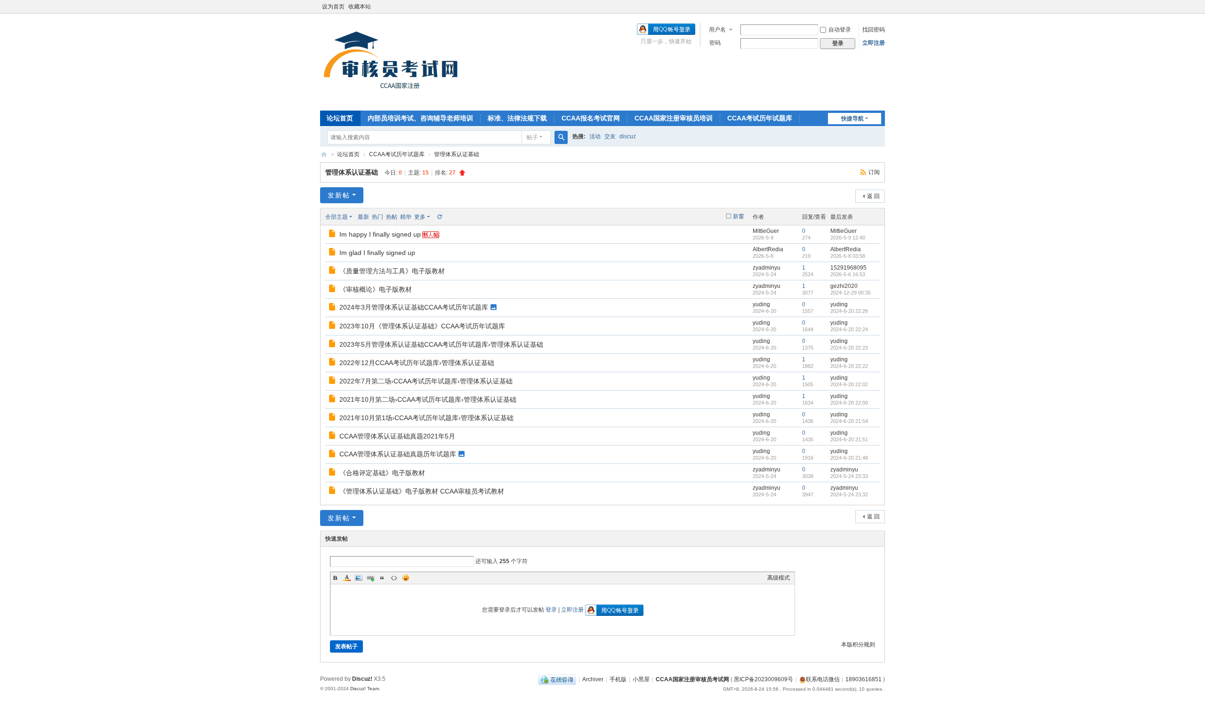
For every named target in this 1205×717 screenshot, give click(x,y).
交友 (610, 136)
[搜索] (561, 137)
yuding (761, 304)
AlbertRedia (768, 249)
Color (347, 577)
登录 (551, 609)
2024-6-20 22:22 (849, 366)
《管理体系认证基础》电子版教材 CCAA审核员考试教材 (421, 491)
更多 (420, 217)
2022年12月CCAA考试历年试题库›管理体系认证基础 (416, 362)
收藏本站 (359, 6)
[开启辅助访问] (882, 6)
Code (394, 577)
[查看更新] (439, 217)
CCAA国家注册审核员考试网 (324, 154)
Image (358, 577)
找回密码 (873, 29)
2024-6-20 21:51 (849, 439)
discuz (627, 136)
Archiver (592, 679)
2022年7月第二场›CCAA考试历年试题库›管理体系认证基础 (426, 381)
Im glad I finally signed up (377, 252)
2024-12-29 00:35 (850, 292)
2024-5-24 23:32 (849, 494)
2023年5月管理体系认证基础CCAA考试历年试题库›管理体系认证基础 (441, 344)
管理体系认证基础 (456, 154)
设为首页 (333, 6)
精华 (405, 217)
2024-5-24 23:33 (849, 476)
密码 (715, 43)
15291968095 (848, 267)
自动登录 (839, 29)
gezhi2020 (844, 286)
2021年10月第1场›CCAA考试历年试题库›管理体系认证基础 (426, 418)
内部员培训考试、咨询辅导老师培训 (420, 118)
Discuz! (362, 679)
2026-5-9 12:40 (847, 237)
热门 (377, 217)
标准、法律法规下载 (517, 118)
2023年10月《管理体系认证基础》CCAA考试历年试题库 (422, 326)
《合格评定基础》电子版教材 (382, 473)
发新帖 (339, 195)
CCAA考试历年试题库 (759, 118)
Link (370, 577)
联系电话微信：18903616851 (844, 679)
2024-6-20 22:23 (849, 348)
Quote (382, 577)
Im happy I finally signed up (380, 234)
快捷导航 (852, 118)
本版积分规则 (858, 644)
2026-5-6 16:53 (847, 274)
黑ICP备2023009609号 (763, 679)
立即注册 (873, 43)
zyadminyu (766, 267)
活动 (595, 136)
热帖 (391, 217)
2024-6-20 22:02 (849, 384)
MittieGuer (766, 231)
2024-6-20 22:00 (849, 403)
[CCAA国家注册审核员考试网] (393, 61)
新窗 (738, 216)
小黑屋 (641, 679)
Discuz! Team (364, 688)
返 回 (873, 196)
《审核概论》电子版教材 (375, 289)
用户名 (717, 29)
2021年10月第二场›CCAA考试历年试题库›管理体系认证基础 (427, 399)
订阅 (874, 172)
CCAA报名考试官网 (591, 118)
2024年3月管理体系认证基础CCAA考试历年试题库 (413, 307)
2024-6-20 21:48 (849, 458)
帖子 (532, 137)
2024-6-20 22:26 (849, 311)
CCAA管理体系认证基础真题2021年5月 (397, 436)
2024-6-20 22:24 (849, 329)
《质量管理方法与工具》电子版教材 (392, 271)
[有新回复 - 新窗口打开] (333, 234)
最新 (363, 217)
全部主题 (336, 217)
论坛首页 (340, 118)
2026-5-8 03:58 (847, 256)
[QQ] (557, 679)
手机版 (618, 679)
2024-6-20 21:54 (849, 421)
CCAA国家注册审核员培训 (674, 118)
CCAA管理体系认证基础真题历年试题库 (397, 454)
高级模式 (778, 577)
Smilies (405, 577)
